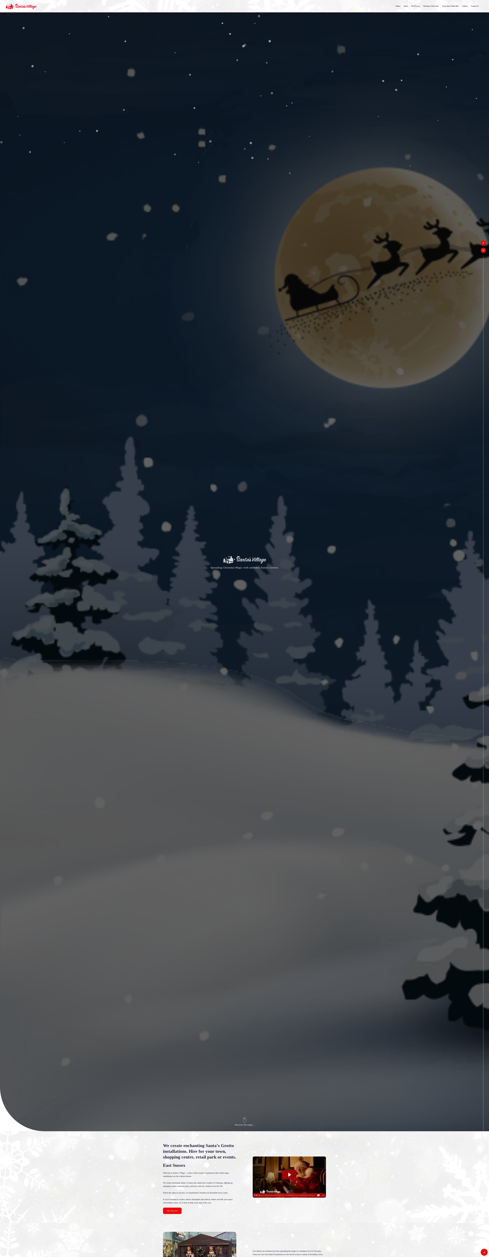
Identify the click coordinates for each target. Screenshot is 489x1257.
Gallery (465, 6)
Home (398, 6)
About (405, 6)
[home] (21, 6)
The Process (415, 6)
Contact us (475, 6)
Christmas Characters (431, 6)
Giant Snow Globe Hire (450, 6)
